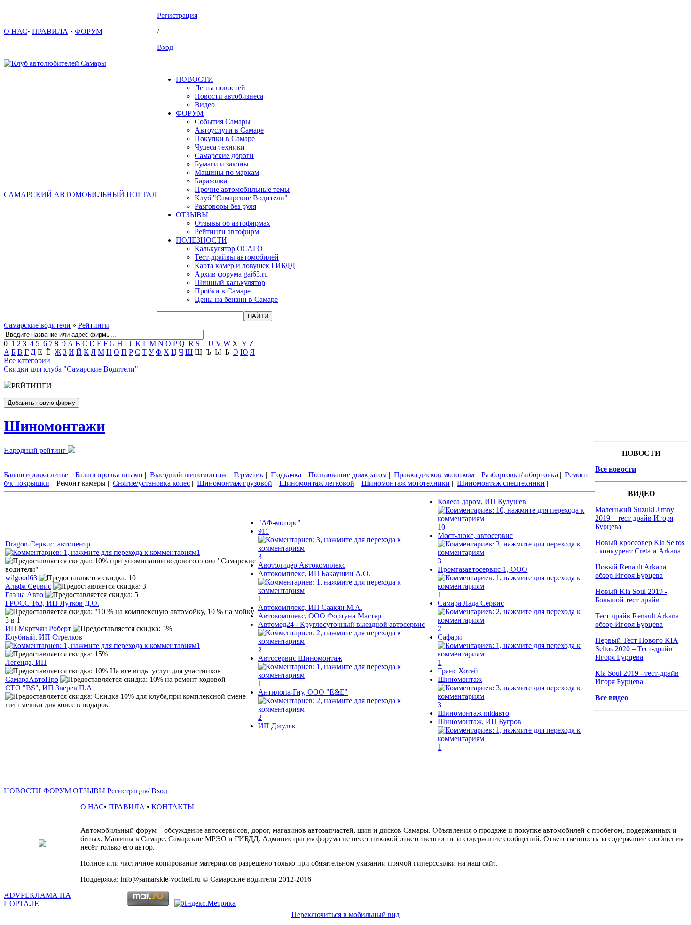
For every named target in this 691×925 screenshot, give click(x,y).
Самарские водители (37, 325)
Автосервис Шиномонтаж (300, 658)
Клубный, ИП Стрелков (43, 637)
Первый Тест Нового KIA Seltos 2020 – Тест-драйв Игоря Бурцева (636, 648)
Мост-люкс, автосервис (475, 535)
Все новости (615, 469)
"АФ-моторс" (279, 523)
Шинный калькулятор (230, 282)
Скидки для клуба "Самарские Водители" (71, 369)
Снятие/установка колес (151, 483)
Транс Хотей (458, 671)
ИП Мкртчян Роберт (38, 628)
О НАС (15, 31)
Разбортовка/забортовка (519, 475)
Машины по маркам (227, 172)
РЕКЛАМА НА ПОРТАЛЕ (37, 899)
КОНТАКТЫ (172, 807)
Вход (165, 47)
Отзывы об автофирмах (232, 223)
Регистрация (177, 15)
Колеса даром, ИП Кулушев (482, 502)
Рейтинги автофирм (227, 232)
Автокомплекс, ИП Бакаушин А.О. (314, 573)
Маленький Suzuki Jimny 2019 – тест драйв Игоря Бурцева (634, 518)
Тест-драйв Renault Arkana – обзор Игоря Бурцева (639, 620)
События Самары (223, 122)
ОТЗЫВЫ (192, 215)
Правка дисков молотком (434, 475)
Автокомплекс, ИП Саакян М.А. (310, 607)
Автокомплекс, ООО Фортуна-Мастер (319, 616)
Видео (205, 105)
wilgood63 (21, 578)
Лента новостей (220, 88)
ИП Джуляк (277, 726)
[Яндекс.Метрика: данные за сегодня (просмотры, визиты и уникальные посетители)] (205, 903)
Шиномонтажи (54, 426)
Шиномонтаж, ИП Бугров (479, 722)
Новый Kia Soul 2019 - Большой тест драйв (631, 595)
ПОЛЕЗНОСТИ (201, 240)
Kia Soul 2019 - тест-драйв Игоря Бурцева (637, 677)
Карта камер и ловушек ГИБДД (245, 265)
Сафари (450, 637)
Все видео (611, 698)
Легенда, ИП (26, 662)
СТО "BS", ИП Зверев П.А (48, 688)
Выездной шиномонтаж (188, 475)
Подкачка (286, 475)
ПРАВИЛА (50, 31)
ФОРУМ (88, 31)
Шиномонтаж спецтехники (501, 483)
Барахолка (211, 181)
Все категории (27, 360)
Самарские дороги (224, 155)
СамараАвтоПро (31, 679)
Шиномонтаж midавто (473, 713)
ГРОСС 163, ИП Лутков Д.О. (52, 603)
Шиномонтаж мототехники (405, 483)
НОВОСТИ (194, 79)
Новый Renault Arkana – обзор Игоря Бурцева (633, 571)
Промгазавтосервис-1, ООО (482, 569)
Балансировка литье (36, 475)
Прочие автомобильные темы (242, 189)
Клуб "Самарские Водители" (241, 198)
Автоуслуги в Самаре (229, 130)
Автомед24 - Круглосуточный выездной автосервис (341, 624)
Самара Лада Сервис (471, 603)
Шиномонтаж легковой (316, 483)
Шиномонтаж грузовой (234, 483)
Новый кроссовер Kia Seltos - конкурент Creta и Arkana (639, 546)
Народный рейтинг (36, 450)
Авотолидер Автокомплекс (302, 565)
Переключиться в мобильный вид (345, 914)
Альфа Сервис (28, 586)
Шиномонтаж (460, 679)
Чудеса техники (220, 147)
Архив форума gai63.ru (231, 274)
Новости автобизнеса (229, 96)
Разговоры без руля (225, 206)
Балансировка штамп (109, 475)
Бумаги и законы (222, 164)
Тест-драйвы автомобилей (237, 257)
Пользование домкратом (347, 475)
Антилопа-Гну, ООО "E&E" (303, 692)
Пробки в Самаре (223, 291)
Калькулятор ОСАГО (229, 249)
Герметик (249, 475)
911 (263, 531)
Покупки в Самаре (225, 138)
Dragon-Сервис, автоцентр (47, 544)
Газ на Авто (24, 595)
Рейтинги (93, 325)
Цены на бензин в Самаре (236, 299)
